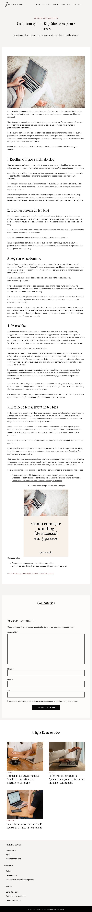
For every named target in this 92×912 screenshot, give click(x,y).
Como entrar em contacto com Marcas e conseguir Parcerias (37, 481)
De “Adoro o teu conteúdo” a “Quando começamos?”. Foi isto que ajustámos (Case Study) (67, 779)
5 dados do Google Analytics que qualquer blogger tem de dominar (39, 566)
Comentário (12, 632)
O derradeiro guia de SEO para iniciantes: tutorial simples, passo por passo (42, 475)
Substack (65, 5)
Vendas (9, 772)
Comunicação (25, 573)
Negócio (54, 18)
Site (8, 690)
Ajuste (8, 854)
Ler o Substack (12, 892)
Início (37, 5)
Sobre (56, 5)
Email (10, 679)
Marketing (47, 18)
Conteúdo (38, 18)
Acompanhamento (13, 859)
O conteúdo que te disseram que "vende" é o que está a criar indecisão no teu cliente (23, 779)
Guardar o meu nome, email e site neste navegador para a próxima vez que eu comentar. (44, 701)
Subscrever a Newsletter (16, 896)
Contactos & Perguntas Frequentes (20, 879)
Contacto (77, 5)
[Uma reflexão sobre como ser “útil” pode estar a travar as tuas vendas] (25, 804)
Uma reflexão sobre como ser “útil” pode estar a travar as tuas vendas (24, 825)
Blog (18, 573)
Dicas (51, 573)
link (73, 356)
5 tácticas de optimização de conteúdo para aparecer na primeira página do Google (46, 478)
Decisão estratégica (40, 573)
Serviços (46, 5)
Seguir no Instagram (14, 900)
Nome (10, 669)
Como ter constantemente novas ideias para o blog (33, 563)
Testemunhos (11, 875)
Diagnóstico (11, 850)
